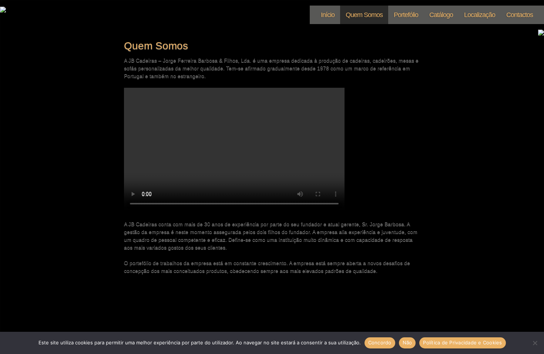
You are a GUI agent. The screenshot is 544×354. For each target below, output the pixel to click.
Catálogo (441, 15)
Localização (479, 15)
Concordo (380, 342)
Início (328, 15)
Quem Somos (364, 15)
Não (407, 342)
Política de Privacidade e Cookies (462, 342)
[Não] (534, 343)
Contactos (519, 15)
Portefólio (406, 15)
